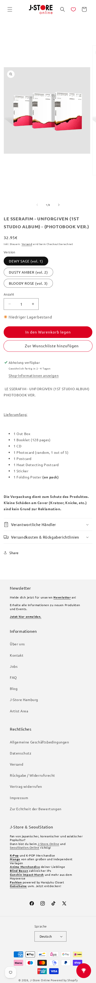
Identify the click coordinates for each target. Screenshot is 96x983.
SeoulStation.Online (24, 847)
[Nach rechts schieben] (58, 204)
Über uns (17, 644)
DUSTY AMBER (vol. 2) (28, 272)
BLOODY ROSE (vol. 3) (28, 283)
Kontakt (16, 655)
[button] (9, 9)
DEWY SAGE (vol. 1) (26, 261)
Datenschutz (21, 753)
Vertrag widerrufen (26, 786)
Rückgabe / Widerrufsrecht (32, 775)
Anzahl (9, 294)
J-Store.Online (48, 844)
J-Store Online (40, 980)
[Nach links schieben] (37, 204)
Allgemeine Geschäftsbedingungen (39, 742)
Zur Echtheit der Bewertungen (36, 809)
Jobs (13, 666)
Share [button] (14, 552)
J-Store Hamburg (24, 699)
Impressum (19, 797)
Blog (13, 688)
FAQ (13, 677)
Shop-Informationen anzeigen (34, 375)
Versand (27, 244)
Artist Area (19, 711)
